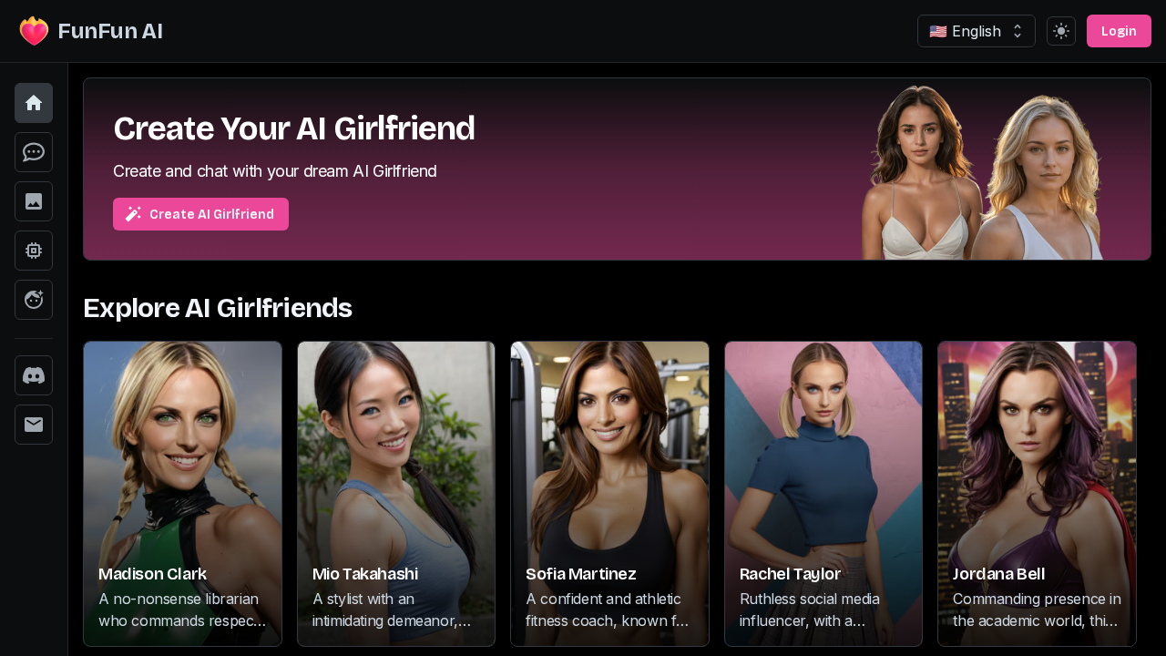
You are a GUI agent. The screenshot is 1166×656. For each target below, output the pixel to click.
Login (1119, 31)
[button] (34, 103)
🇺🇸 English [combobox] (965, 31)
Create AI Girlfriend (211, 214)
